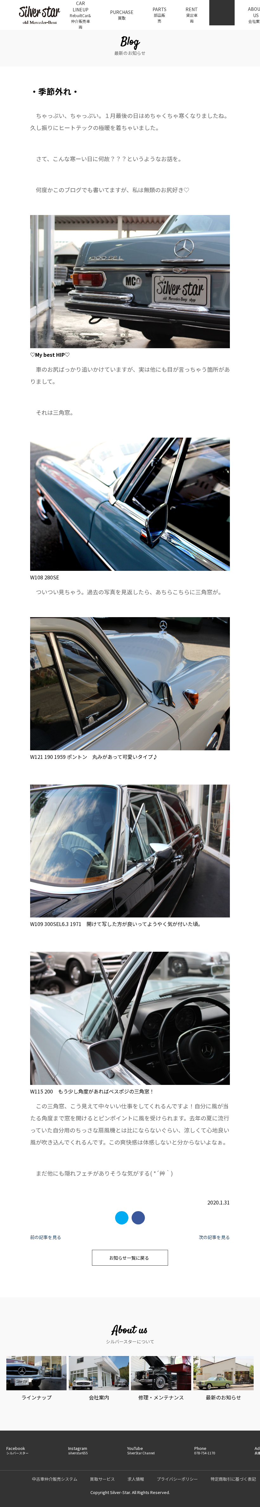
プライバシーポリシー (177, 1479)
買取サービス (102, 1479)
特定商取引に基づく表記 (233, 1479)
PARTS (159, 14)
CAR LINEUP (80, 14)
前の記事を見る (45, 1237)
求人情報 (135, 1479)
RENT (191, 14)
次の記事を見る (214, 1237)
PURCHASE (121, 15)
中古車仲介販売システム (54, 1479)
